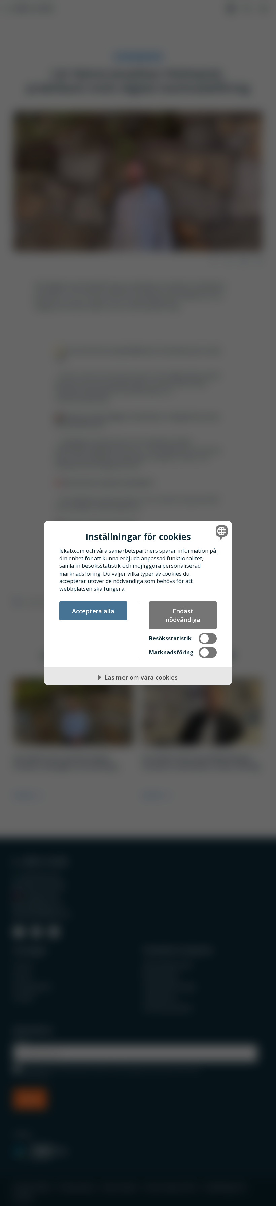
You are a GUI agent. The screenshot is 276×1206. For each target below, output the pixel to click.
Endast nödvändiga (183, 615)
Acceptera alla (93, 611)
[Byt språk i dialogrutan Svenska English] (220, 532)
